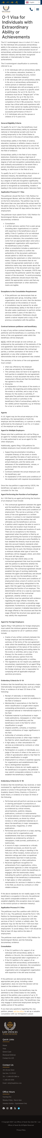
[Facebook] (4, 1108)
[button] (37, 9)
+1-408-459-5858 (8, 1080)
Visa (4, 1048)
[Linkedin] (11, 1108)
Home (5, 1045)
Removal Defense (9, 1055)
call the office (18, 1011)
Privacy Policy (21, 1130)
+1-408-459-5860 (11, 1076)
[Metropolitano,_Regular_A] (19, 1108)
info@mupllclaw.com (15, 1083)
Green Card (7, 1052)
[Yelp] (15, 1108)
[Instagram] (7, 1108)
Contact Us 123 (8, 1058)
